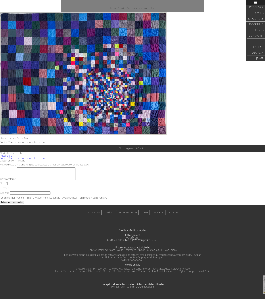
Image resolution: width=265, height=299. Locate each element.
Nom (3, 183)
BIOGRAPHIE (256, 24)
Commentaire (8, 179)
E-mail (4, 188)
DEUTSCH (257, 52)
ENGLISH (258, 47)
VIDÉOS (108, 212)
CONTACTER (256, 35)
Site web (4, 192)
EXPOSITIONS (255, 18)
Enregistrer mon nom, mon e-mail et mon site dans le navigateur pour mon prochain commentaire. (56, 197)
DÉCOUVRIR (256, 7)
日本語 (259, 58)
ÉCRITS (259, 30)
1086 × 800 (140, 148)
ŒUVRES (257, 13)
